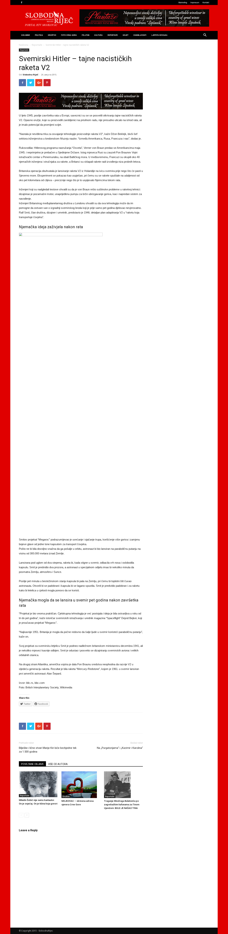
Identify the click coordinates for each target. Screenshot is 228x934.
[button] (205, 35)
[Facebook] (21, 2)
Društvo (52, 35)
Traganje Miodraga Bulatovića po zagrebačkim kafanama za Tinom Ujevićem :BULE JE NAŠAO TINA (121, 804)
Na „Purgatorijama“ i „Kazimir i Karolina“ (120, 748)
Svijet (125, 35)
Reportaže (113, 35)
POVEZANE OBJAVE (32, 764)
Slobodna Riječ (30, 74)
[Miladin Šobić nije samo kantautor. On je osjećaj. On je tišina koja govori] (38, 784)
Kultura (98, 35)
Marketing (182, 2)
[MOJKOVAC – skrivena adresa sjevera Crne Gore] (80, 784)
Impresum (194, 2)
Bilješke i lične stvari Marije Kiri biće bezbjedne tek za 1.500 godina (47, 749)
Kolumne (25, 35)
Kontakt (206, 2)
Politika (39, 35)
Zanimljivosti (139, 35)
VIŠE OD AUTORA (58, 764)
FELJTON (85, 35)
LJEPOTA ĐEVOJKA (159, 35)
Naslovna (23, 44)
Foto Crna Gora (69, 35)
